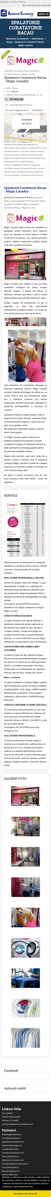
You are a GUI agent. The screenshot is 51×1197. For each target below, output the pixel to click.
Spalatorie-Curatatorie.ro (13, 1142)
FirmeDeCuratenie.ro (11, 1138)
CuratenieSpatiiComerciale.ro (15, 1163)
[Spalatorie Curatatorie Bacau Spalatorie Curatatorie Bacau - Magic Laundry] (25, 797)
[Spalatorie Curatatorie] (17, 13)
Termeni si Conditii (10, 1120)
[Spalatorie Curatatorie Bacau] (25, 59)
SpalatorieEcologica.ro (12, 1145)
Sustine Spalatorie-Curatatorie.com (17, 1124)
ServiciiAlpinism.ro (10, 1156)
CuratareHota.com (10, 1149)
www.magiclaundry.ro (18, 110)
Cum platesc (7, 1113)
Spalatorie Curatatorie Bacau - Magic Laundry (25, 189)
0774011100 (16, 99)
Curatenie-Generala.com (13, 1153)
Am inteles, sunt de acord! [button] (25, 1194)
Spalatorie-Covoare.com (13, 1160)
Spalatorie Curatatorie (17, 38)
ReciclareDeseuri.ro (10, 1171)
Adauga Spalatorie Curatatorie (37, 5)
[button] (43, 14)
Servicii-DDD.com (10, 1174)
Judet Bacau (38, 38)
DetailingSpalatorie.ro (11, 1134)
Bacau (10, 42)
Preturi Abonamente (11, 1117)
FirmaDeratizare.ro (10, 1167)
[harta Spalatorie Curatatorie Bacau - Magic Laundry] (25, 127)
